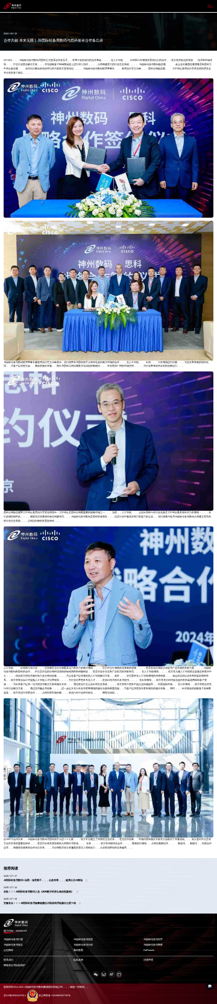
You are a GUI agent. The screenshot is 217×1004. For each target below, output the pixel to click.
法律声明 (148, 960)
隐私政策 (78, 960)
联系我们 (8, 960)
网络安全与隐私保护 (14, 965)
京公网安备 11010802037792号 (55, 995)
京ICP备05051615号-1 (15, 995)
